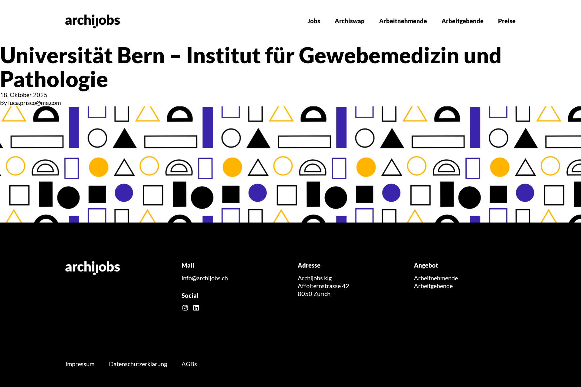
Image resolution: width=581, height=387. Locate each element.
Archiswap (350, 20)
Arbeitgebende (462, 20)
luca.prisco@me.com (34, 102)
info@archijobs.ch (205, 277)
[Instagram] (185, 307)
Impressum (79, 363)
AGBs (189, 363)
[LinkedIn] (196, 307)
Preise (507, 20)
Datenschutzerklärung (138, 363)
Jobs (313, 20)
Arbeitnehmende (403, 20)
